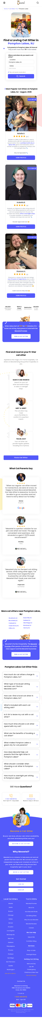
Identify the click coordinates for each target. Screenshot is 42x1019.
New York (11, 938)
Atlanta (10, 903)
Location (13, 59)
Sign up (21, 890)
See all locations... (10, 973)
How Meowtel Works (31, 911)
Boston (10, 911)
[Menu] (4, 3)
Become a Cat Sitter (21, 843)
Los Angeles (10, 930)
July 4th (31, 966)
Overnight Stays (31, 954)
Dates (12, 66)
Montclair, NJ (27, 625)
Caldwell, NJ (12, 623)
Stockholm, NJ (13, 618)
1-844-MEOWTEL (11, 800)
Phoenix (10, 950)
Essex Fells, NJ (27, 618)
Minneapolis (11, 934)
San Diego (10, 958)
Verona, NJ (26, 628)
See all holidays (31, 975)
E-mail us (21, 993)
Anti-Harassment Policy (23, 1011)
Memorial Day (31, 963)
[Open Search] (38, 3)
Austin (11, 907)
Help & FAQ (31, 937)
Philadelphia (11, 946)
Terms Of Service (15, 1011)
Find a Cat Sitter (21, 458)
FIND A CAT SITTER (21, 336)
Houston (10, 927)
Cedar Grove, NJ (14, 625)
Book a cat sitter (21, 872)
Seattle (10, 966)
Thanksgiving (31, 969)
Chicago (10, 915)
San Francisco (10, 962)
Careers (31, 928)
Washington (11, 969)
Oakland (10, 942)
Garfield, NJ (26, 620)
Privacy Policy (24, 1011)
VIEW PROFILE (21, 158)
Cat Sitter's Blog (31, 941)
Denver (10, 923)
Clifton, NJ (12, 628)
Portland (10, 954)
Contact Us (31, 800)
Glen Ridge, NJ (27, 623)
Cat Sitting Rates (31, 915)
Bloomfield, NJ (13, 620)
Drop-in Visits (31, 950)
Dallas (11, 919)
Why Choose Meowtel (31, 920)
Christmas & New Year (31, 972)
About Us (31, 907)
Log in (21, 884)
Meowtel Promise (21, 331)
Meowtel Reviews (31, 924)
